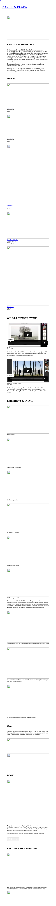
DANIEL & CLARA (14, 7)
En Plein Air (10, 138)
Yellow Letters (10, 307)
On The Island (10, 108)
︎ (0, 1)
